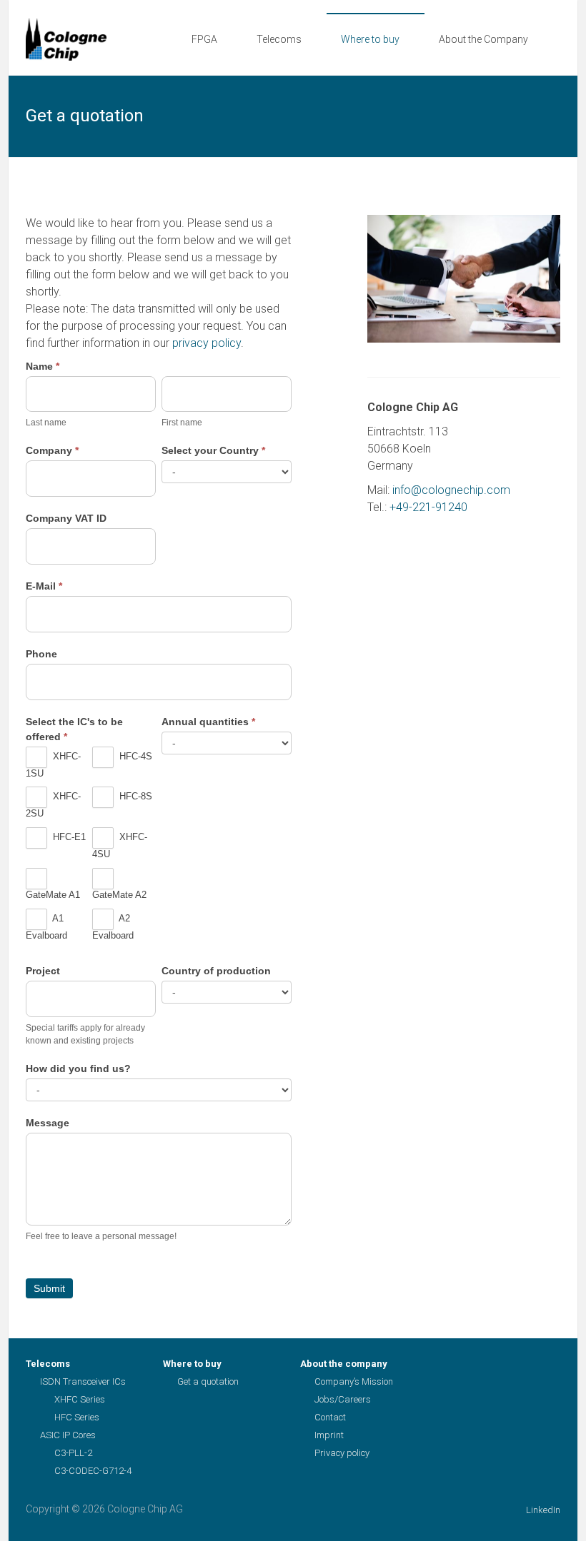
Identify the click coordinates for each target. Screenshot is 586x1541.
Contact (330, 1417)
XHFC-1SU (53, 765)
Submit (49, 1288)
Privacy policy (341, 1452)
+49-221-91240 (428, 507)
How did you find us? (78, 1068)
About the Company (483, 39)
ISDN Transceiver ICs (83, 1381)
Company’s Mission (353, 1381)
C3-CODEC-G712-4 (92, 1470)
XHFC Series (79, 1399)
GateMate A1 (53, 894)
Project (43, 970)
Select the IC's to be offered (74, 729)
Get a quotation (208, 1381)
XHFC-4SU (119, 846)
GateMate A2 (119, 894)
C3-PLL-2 (73, 1452)
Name (42, 366)
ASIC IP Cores (68, 1435)
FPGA (204, 39)
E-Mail (44, 586)
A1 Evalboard (46, 927)
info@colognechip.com (451, 490)
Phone (41, 654)
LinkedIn (543, 1510)
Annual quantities (208, 721)
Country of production (216, 970)
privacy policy (205, 343)
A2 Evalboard (113, 927)
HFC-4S (134, 756)
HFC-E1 (68, 837)
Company (52, 450)
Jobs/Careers (342, 1399)
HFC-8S (134, 797)
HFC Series (76, 1417)
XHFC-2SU (53, 805)
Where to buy (370, 39)
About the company (343, 1363)
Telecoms (279, 39)
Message (47, 1122)
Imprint (329, 1435)
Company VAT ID (66, 518)
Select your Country (213, 450)
